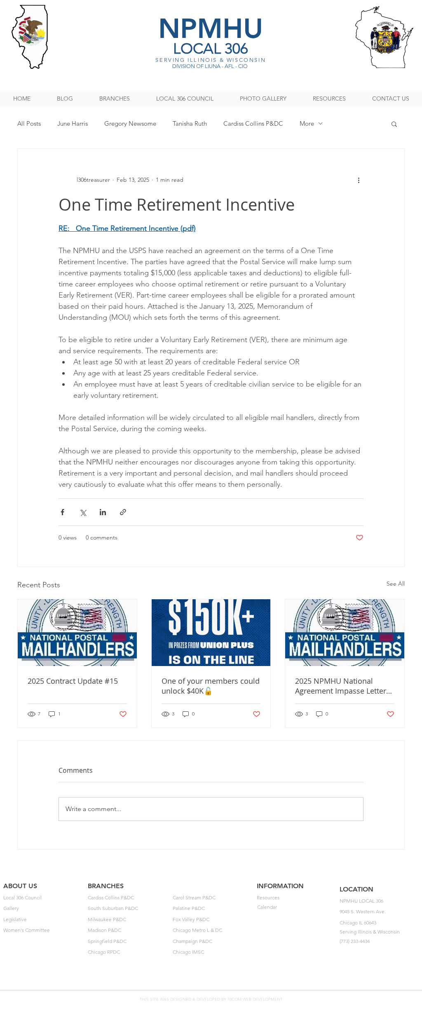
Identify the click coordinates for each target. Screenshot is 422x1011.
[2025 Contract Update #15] (77, 632)
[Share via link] (123, 512)
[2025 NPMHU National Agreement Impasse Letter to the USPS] (344, 632)
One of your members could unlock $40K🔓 (211, 686)
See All (396, 583)
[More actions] (358, 180)
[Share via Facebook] (62, 512)
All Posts (29, 123)
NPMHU (210, 28)
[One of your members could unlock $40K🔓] (211, 632)
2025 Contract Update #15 (73, 681)
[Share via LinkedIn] (103, 512)
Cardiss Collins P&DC (253, 123)
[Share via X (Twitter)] (83, 512)
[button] (394, 123)
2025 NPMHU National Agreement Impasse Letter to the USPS (340, 686)
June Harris (72, 123)
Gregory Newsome (130, 123)
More (307, 123)
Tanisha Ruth (190, 123)
